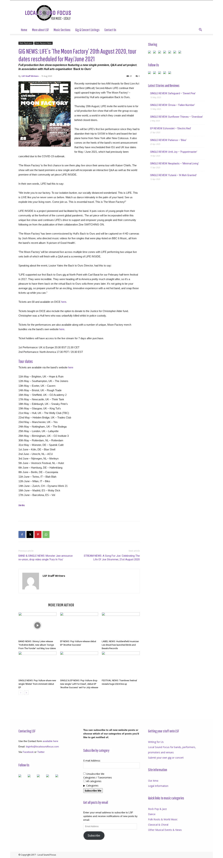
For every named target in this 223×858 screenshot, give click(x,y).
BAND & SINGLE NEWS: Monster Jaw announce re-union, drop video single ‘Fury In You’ (45, 557)
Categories (92, 785)
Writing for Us (156, 742)
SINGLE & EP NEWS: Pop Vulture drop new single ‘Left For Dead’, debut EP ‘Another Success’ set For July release (79, 684)
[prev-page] (20, 692)
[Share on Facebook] (150, 53)
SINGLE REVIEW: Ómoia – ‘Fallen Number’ (172, 105)
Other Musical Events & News (165, 829)
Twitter (41, 752)
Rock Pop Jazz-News (43, 43)
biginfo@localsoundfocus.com (42, 746)
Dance (151, 814)
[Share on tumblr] (175, 53)
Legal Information (158, 786)
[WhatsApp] (46, 534)
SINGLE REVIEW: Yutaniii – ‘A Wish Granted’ (173, 175)
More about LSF (40, 30)
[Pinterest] (37, 534)
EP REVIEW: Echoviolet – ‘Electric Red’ (170, 128)
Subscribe (94, 835)
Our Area (153, 780)
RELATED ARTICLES (32, 604)
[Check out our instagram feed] (170, 73)
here (63, 301)
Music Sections (62, 30)
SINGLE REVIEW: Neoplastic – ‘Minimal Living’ (174, 163)
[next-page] (26, 692)
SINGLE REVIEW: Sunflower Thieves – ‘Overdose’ (176, 116)
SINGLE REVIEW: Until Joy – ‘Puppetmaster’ (173, 151)
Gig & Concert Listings (87, 30)
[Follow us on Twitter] (155, 73)
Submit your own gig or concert (166, 757)
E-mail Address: (92, 760)
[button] (200, 30)
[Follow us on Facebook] (150, 73)
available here (50, 741)
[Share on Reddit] (160, 53)
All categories (93, 781)
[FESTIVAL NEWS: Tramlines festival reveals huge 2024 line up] (121, 664)
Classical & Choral (158, 824)
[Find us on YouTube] (165, 73)
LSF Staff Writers (30, 76)
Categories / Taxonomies (97, 777)
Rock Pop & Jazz (26, 43)
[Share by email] (180, 53)
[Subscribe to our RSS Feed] (160, 73)
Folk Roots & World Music (163, 819)
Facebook (28, 752)
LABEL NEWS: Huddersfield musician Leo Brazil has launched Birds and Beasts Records (120, 645)
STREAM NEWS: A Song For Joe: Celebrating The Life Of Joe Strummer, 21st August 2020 (112, 557)
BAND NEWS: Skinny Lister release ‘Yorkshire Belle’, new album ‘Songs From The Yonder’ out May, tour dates (37, 645)
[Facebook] (21, 534)
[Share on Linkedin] (170, 53)
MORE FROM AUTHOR (61, 604)
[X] (29, 534)
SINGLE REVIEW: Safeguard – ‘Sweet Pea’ (173, 93)
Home (24, 30)
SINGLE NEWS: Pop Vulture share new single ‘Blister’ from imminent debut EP (37, 684)
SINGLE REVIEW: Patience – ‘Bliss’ (168, 140)
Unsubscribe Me (95, 773)
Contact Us (110, 30)
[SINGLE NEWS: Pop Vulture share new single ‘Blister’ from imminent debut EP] (37, 664)
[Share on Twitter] (155, 53)
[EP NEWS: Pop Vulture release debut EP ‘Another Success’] (79, 625)
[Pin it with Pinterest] (165, 53)
